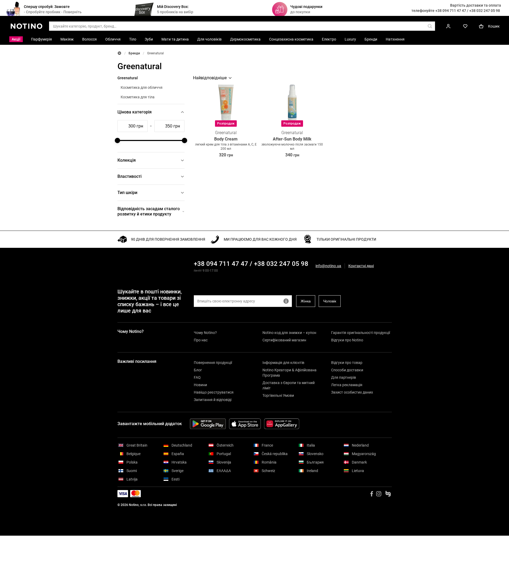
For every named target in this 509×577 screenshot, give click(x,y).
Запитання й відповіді (212, 400)
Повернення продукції (213, 362)
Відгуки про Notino (347, 340)
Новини (200, 385)
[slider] (117, 140)
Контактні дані (361, 266)
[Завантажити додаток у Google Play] (208, 424)
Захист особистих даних (352, 392)
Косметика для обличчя (142, 87)
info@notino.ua (328, 266)
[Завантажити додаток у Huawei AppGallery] (281, 424)
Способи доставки (347, 370)
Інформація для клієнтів (283, 362)
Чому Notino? (205, 333)
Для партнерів (343, 377)
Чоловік (329, 301)
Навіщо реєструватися (214, 392)
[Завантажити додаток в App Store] (245, 424)
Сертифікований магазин (284, 340)
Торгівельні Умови (278, 395)
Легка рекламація (346, 385)
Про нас (201, 340)
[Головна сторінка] (119, 53)
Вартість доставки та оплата (475, 5)
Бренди (134, 53)
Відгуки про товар (346, 362)
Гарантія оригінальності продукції (360, 333)
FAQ (197, 377)
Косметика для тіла (138, 97)
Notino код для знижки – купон (289, 333)
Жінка (306, 301)
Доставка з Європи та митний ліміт (288, 385)
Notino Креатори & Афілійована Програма (289, 372)
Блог (198, 370)
